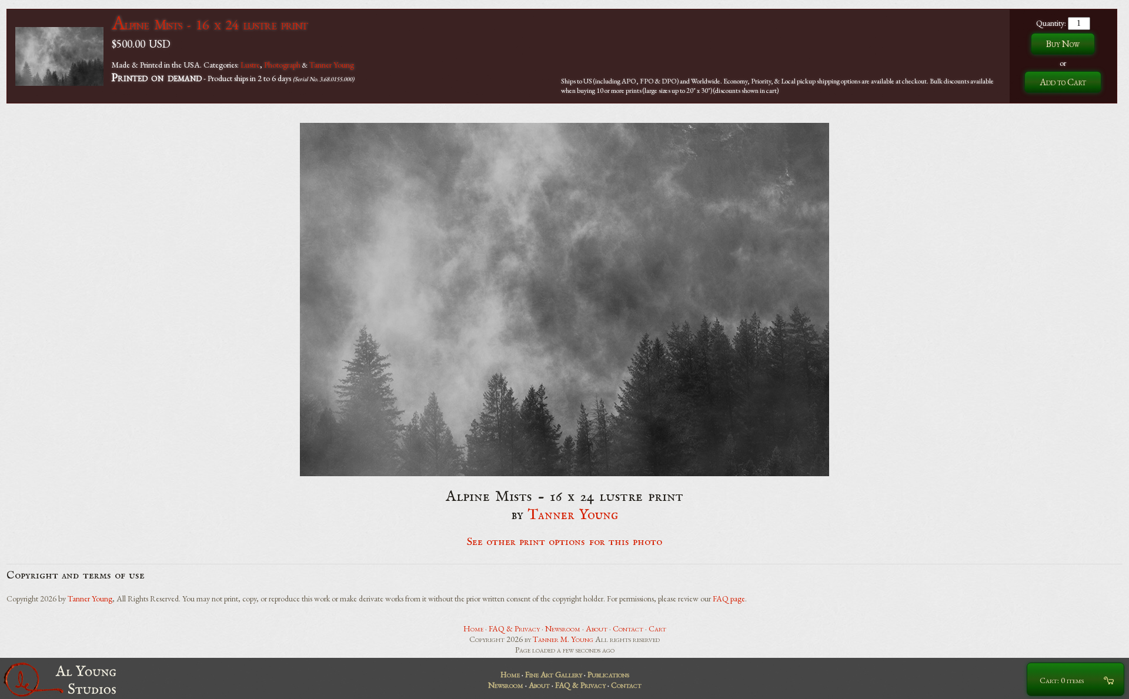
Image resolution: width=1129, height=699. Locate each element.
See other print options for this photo (565, 542)
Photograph (282, 64)
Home (473, 628)
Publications (608, 674)
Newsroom (562, 628)
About (596, 628)
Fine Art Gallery (553, 674)
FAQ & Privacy (514, 628)
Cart (657, 628)
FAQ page (729, 598)
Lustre (250, 64)
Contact (628, 628)
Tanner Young (331, 64)
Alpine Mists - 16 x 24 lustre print (210, 24)
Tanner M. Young (563, 639)
